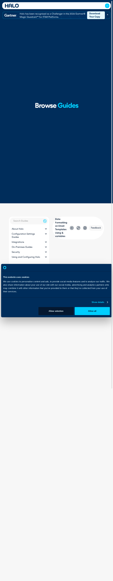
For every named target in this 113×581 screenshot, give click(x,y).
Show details (98, 302)
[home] (12, 6)
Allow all (92, 311)
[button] (107, 5)
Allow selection (56, 311)
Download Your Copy (94, 15)
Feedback (96, 228)
